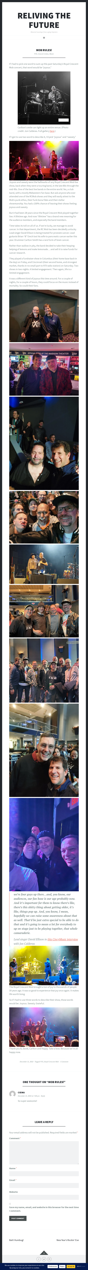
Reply (43, 1096)
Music (51, 54)
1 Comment (64, 1061)
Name (13, 1168)
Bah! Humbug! (16, 1240)
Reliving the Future (44, 20)
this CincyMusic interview (63, 939)
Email (13, 1180)
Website (13, 1191)
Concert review (43, 54)
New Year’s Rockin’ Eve (68, 1240)
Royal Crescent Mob (51, 1061)
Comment (15, 1138)
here (52, 131)
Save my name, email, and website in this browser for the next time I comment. (44, 1209)
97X (35, 54)
